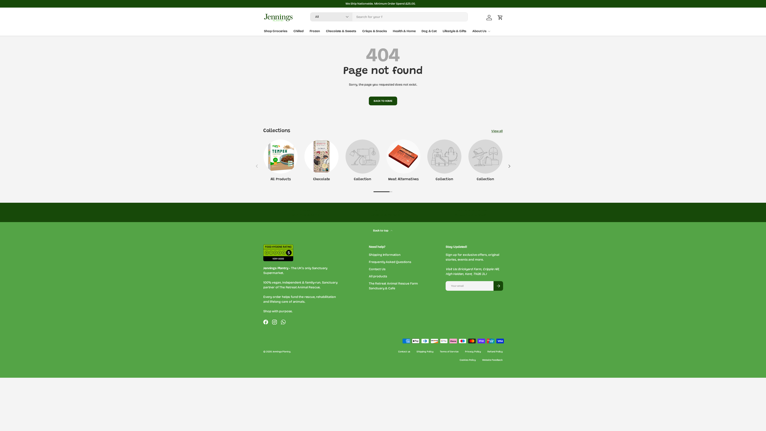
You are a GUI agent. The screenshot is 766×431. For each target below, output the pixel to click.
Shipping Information (385, 255)
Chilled (298, 31)
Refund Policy (495, 351)
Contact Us (377, 269)
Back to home (383, 100)
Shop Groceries (275, 31)
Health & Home (404, 31)
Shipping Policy (425, 351)
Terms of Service (449, 351)
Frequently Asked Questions (390, 262)
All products (378, 276)
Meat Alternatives (403, 179)
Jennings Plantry (281, 351)
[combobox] (389, 17)
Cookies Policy (468, 360)
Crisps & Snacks (374, 31)
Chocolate (321, 179)
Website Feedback (492, 360)
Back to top (381, 230)
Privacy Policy (473, 351)
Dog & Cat (429, 31)
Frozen (315, 31)
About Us (479, 31)
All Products (280, 179)
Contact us (404, 351)
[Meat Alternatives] (403, 156)
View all (497, 131)
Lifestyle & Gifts (454, 31)
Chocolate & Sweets (341, 31)
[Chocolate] (321, 156)
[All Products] (281, 156)
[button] (500, 17)
